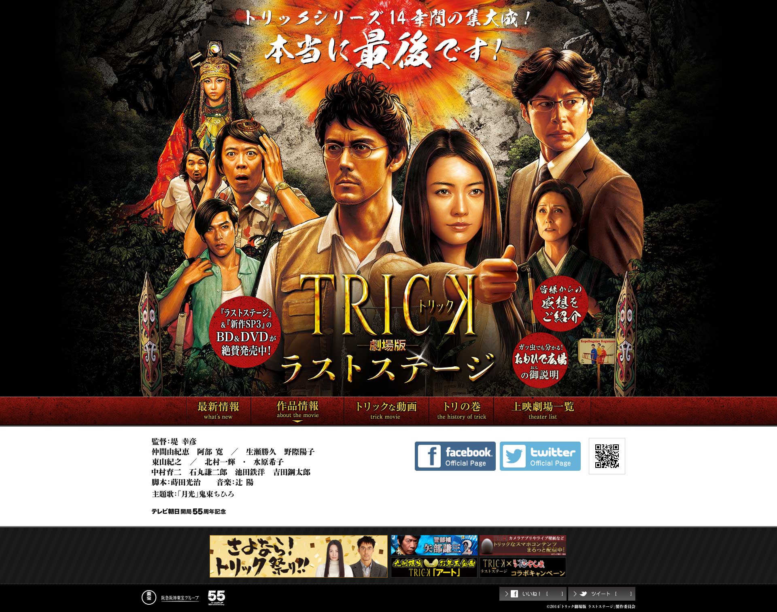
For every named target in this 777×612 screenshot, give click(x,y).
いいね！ (533, 594)
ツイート (601, 594)
